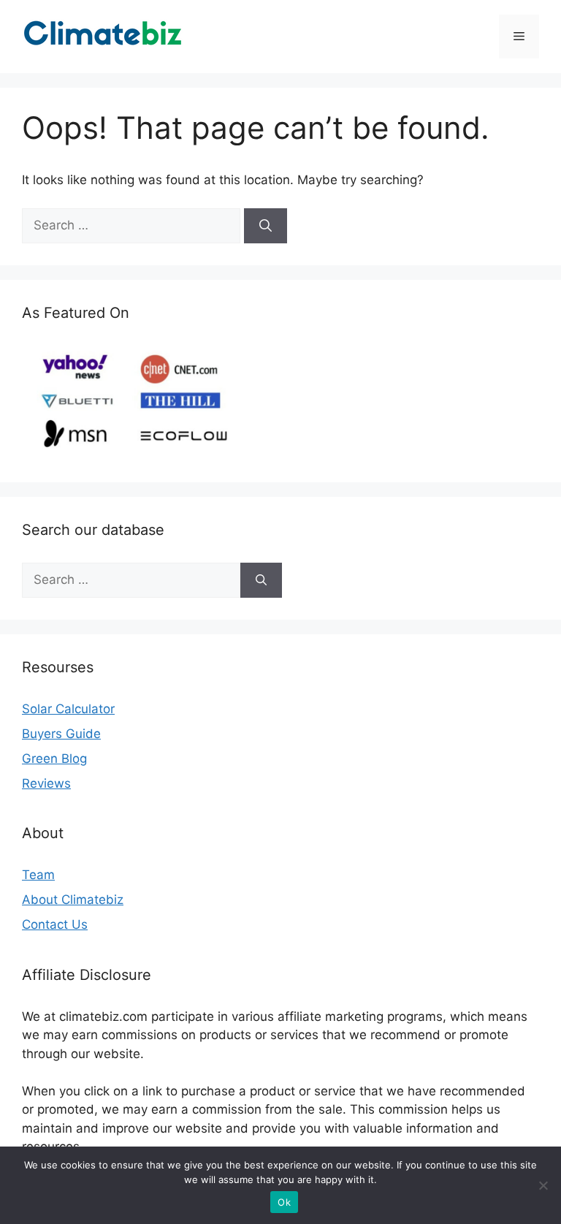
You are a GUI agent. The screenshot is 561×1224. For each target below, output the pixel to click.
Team (38, 874)
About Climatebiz (72, 899)
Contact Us (55, 924)
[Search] (265, 225)
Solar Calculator (68, 709)
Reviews (46, 783)
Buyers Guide (61, 733)
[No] (542, 1185)
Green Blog (54, 758)
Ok (284, 1202)
